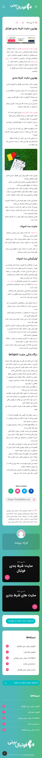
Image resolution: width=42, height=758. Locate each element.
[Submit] (9, 621)
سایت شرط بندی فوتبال (16, 519)
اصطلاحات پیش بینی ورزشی (24, 658)
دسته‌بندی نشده (29, 664)
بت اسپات (34, 232)
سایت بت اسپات (27, 516)
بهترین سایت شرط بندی (29, 112)
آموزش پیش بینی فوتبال (26, 646)
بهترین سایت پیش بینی (19, 510)
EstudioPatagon (28, 755)
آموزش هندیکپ (29, 652)
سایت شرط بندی (16, 516)
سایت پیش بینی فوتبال (26, 669)
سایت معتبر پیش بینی (15, 522)
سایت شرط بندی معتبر (30, 522)
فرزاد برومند (21, 543)
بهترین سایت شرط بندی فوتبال (27, 48)
